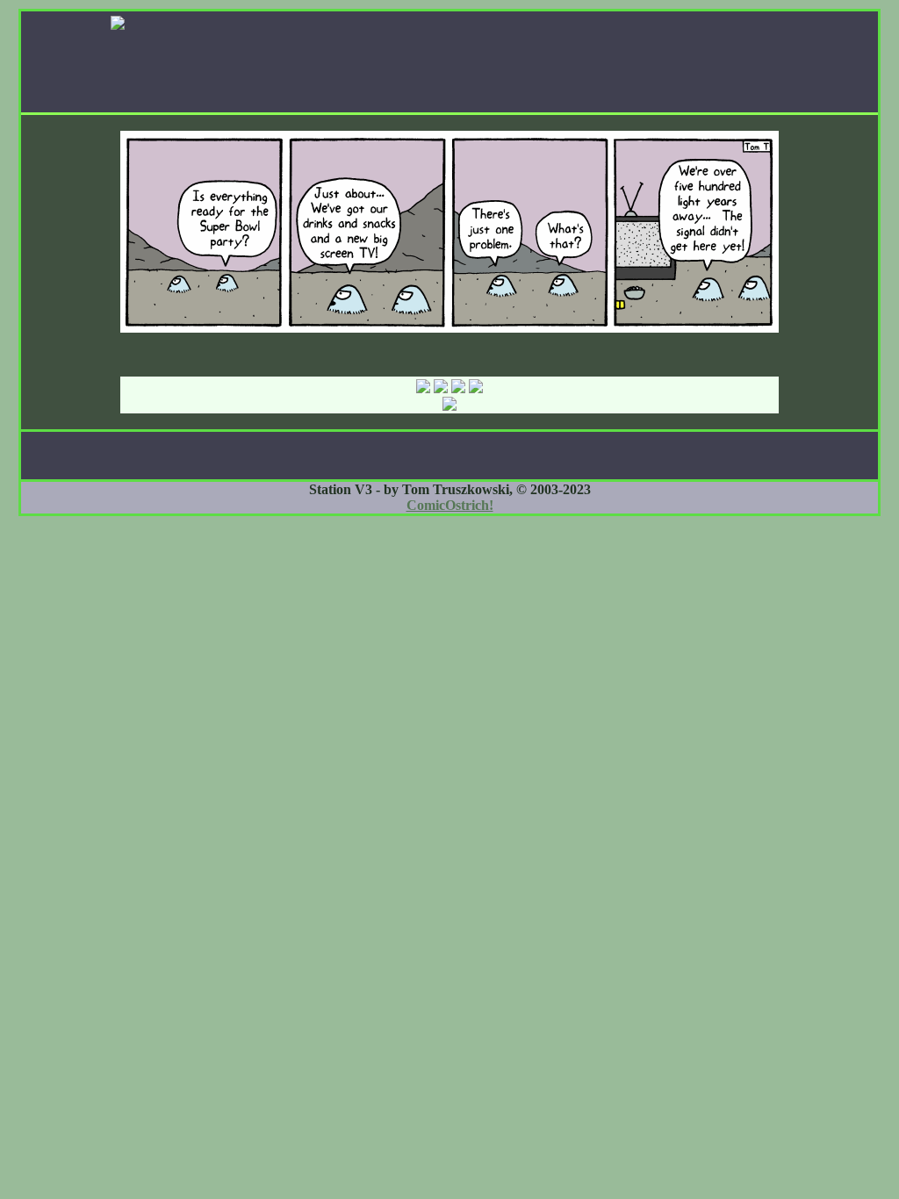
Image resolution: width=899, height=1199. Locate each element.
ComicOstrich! (449, 505)
